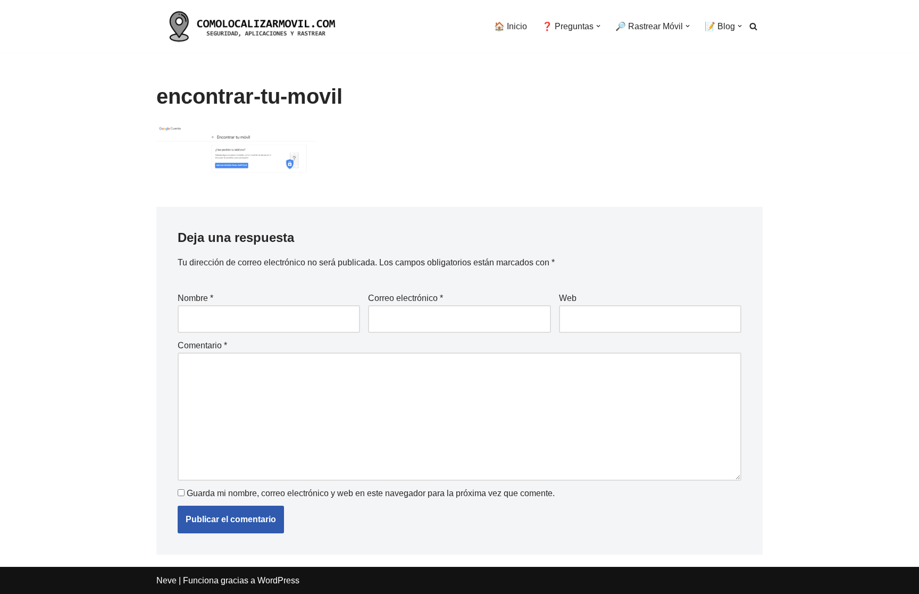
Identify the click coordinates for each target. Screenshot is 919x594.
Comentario (202, 345)
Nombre (195, 298)
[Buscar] (753, 26)
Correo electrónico (405, 298)
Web (568, 298)
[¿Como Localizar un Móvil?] (249, 26)
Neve (166, 580)
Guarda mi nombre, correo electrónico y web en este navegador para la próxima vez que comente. (371, 493)
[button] (598, 26)
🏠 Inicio (510, 26)
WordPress (278, 580)
